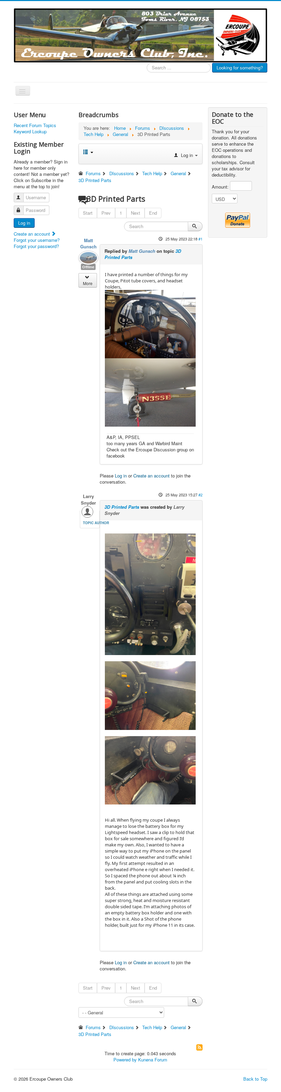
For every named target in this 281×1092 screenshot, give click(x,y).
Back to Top (255, 1079)
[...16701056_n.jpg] (150, 392)
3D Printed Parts (122, 507)
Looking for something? (240, 67)
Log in (24, 222)
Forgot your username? (37, 240)
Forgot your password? (36, 246)
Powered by (125, 1059)
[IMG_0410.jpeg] (150, 594)
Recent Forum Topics (35, 125)
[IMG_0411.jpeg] (150, 695)
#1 (200, 238)
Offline (88, 266)
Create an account (32, 233)
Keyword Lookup (30, 131)
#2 (200, 494)
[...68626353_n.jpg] (150, 323)
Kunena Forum (152, 1059)
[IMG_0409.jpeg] (150, 770)
